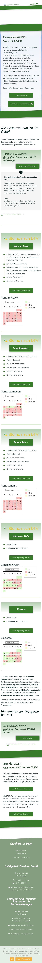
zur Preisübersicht (21, 95)
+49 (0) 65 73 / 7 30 (22, 880)
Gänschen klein (21, 536)
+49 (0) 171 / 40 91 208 (21, 921)
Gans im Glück (21, 246)
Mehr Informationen (24, 959)
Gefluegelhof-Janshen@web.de (21, 887)
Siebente (21, 609)
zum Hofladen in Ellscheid (21, 789)
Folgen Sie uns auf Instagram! (20, 104)
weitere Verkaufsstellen (21, 814)
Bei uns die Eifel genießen (27, 166)
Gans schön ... (21, 442)
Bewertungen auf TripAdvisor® (21, 934)
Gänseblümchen (21, 348)
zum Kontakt (27, 738)
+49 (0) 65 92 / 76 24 (21, 857)
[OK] (39, 954)
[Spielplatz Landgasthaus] (11, 214)
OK (12, 959)
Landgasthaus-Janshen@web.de (22, 925)
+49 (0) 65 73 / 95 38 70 (21, 918)
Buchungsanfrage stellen (21, 290)
